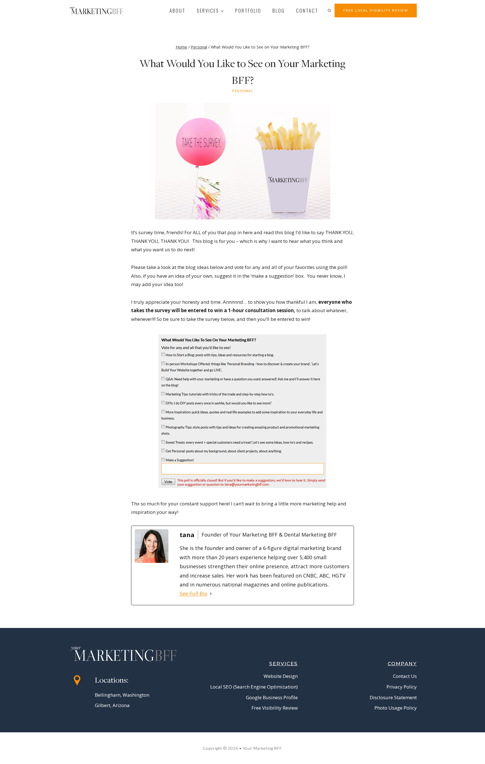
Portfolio (248, 10)
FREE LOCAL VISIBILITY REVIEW (375, 10)
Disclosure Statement (393, 697)
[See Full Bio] (210, 593)
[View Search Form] (329, 10)
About (178, 10)
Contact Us (405, 676)
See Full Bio (193, 593)
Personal (242, 91)
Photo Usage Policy (395, 708)
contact (307, 10)
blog (279, 10)
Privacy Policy (401, 687)
